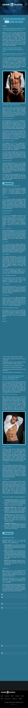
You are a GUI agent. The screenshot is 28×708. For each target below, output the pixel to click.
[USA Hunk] (12, 4)
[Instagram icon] (11, 704)
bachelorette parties (15, 396)
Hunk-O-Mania (10, 32)
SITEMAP (20, 698)
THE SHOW (7, 696)
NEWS (2, 698)
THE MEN (17, 696)
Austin (23, 57)
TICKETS (12, 696)
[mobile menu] (26, 4)
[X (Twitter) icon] (13, 704)
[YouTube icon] (14, 704)
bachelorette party (12, 61)
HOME (2, 696)
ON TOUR (22, 696)
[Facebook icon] (16, 704)
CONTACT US (14, 698)
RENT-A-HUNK (7, 698)
